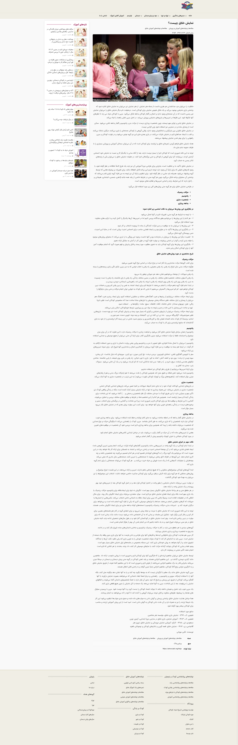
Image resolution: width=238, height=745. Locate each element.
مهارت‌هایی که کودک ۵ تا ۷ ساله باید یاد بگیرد (60, 110)
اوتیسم (129, 15)
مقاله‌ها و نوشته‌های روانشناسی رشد (181, 683)
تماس (92, 683)
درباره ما (91, 687)
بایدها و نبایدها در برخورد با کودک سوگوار (61, 161)
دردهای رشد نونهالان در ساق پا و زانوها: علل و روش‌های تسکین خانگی (60, 71)
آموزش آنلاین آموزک (117, 15)
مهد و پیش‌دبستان (150, 15)
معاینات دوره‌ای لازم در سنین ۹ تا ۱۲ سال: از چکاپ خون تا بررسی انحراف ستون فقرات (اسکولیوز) (61, 50)
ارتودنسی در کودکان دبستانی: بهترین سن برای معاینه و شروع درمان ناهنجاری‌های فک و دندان (60, 81)
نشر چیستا (189, 733)
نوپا (93, 705)
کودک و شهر (140, 719)
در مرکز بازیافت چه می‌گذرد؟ (63, 119)
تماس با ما (103, 15)
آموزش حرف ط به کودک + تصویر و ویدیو (61, 151)
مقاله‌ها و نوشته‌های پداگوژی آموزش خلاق (130, 701)
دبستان (137, 15)
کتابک (191, 719)
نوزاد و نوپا (164, 15)
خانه (190, 15)
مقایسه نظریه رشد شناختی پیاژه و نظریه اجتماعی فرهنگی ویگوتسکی (61, 141)
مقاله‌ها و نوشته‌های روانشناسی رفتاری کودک (178, 687)
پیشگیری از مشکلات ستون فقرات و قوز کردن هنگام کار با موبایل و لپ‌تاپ (60, 61)
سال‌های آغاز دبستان (87, 714)
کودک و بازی (139, 714)
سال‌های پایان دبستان (87, 719)
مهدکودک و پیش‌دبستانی (86, 710)
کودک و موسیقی (138, 728)
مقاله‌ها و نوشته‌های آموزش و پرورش (181, 28)
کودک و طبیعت (139, 724)
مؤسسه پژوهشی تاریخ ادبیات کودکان (181, 710)
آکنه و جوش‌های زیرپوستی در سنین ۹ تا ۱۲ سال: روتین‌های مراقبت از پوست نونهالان (60, 91)
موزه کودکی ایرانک (187, 714)
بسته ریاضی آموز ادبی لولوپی (134, 683)
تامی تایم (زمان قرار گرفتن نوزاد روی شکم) (60, 130)
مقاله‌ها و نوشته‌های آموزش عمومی (132, 697)
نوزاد (92, 700)
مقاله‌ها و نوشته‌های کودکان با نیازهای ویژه (179, 692)
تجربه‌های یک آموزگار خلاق (135, 687)
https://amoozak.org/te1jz (172, 648)
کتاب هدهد (189, 728)
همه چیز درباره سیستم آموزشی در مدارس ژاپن (61, 171)
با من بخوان (189, 724)
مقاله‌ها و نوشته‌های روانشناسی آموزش (180, 697)
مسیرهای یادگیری (179, 15)
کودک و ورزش (139, 733)
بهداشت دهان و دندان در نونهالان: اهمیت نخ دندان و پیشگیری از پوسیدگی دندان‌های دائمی (61, 40)
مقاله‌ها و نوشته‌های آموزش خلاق (156, 28)
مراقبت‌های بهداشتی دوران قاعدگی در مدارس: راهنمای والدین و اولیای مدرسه (60, 30)
